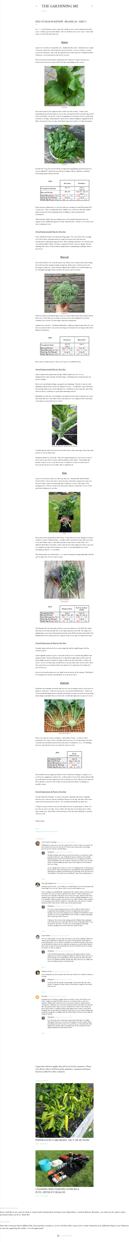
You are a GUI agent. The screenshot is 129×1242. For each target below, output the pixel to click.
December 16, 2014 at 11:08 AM (66, 842)
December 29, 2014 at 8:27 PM (64, 979)
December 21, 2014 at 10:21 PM (64, 906)
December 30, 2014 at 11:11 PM (63, 1017)
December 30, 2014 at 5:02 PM (57, 996)
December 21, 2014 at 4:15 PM (65, 883)
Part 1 (39, 29)
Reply (43, 879)
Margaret (51, 852)
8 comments (44, 1143)
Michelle (44, 996)
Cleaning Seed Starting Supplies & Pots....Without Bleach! (57, 1190)
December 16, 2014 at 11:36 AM (63, 852)
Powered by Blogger (66, 1235)
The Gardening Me (60, 6)
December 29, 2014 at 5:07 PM (61, 971)
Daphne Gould (47, 971)
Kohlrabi (50, 831)
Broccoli (42, 831)
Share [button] (37, 828)
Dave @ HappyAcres (49, 883)
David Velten (46, 936)
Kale (46, 831)
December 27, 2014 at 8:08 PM (60, 935)
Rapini (55, 831)
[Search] (92, 6)
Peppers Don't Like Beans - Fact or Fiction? (62, 1140)
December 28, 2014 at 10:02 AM (64, 951)
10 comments (44, 1196)
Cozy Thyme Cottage (49, 842)
